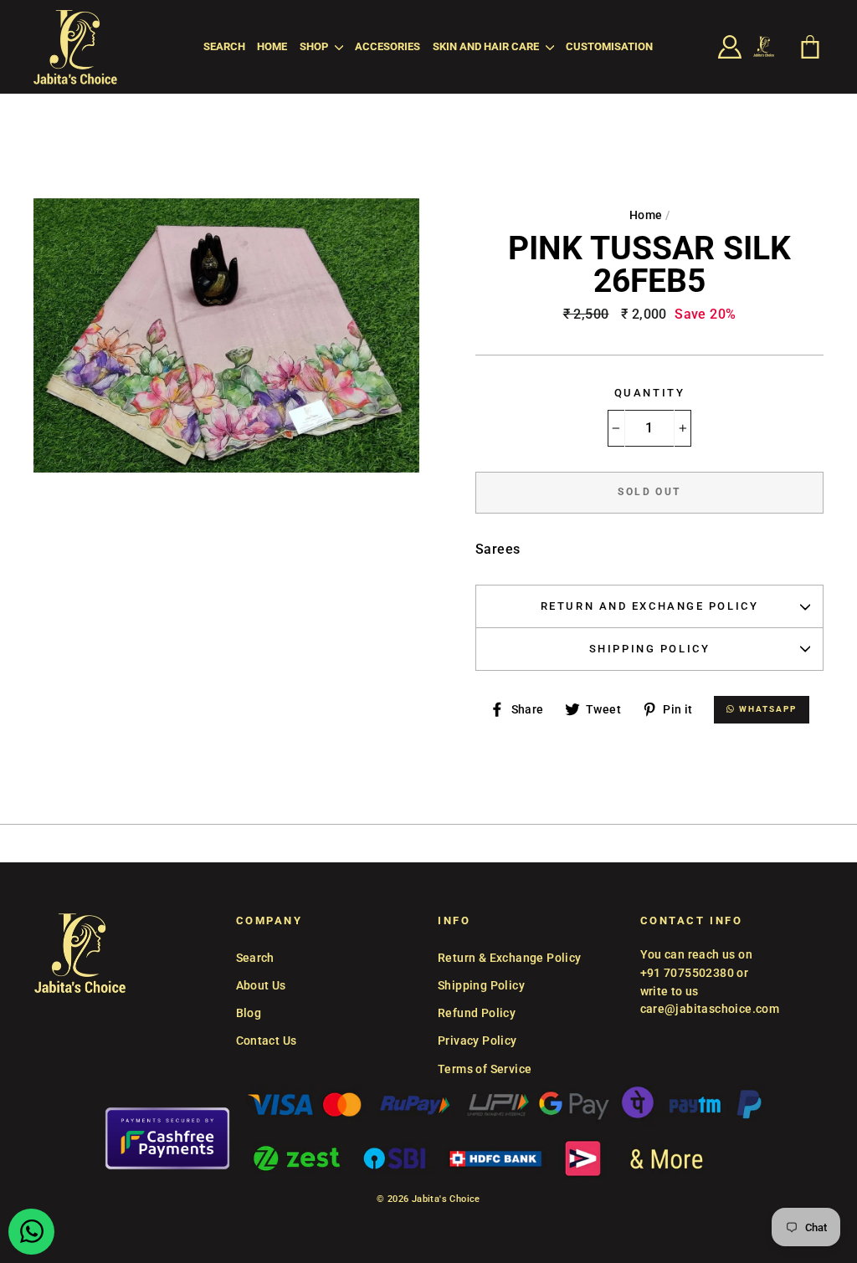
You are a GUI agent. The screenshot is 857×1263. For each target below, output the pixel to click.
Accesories (387, 46)
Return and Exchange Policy (650, 606)
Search (224, 46)
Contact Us (266, 1040)
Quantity (649, 392)
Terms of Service (484, 1069)
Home (272, 46)
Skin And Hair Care (487, 46)
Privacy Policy (477, 1040)
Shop (315, 46)
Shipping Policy (649, 648)
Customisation (609, 46)
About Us (261, 985)
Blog (249, 1013)
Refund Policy (477, 1013)
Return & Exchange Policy (510, 957)
